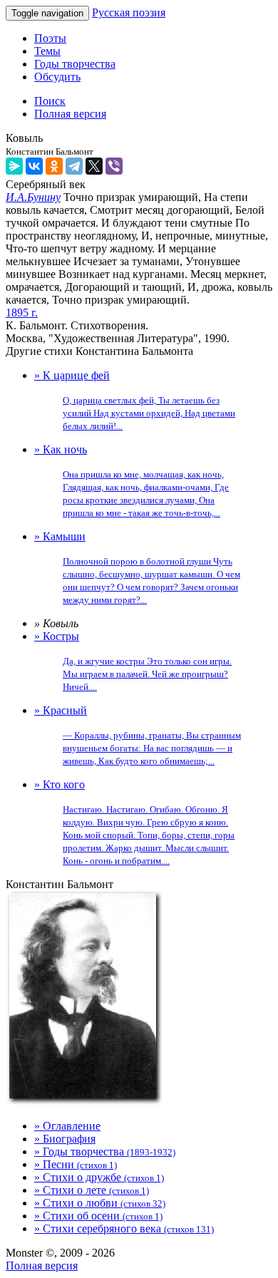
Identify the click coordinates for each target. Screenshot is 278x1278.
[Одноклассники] (54, 166)
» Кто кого (134, 822)
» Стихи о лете (91, 1190)
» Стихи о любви (99, 1203)
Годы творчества (74, 64)
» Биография (65, 1139)
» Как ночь (131, 480)
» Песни (75, 1164)
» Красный (137, 735)
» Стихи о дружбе (99, 1177)
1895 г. (22, 312)
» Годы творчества (104, 1151)
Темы (47, 51)
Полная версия (42, 1265)
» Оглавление (67, 1126)
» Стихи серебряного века (124, 1228)
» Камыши (137, 567)
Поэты (50, 38)
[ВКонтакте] (34, 166)
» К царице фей (134, 400)
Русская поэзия (128, 12)
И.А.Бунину (33, 197)
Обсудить (57, 77)
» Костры (133, 661)
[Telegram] (74, 166)
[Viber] (114, 166)
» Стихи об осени (98, 1216)
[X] (94, 166)
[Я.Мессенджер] (14, 166)
